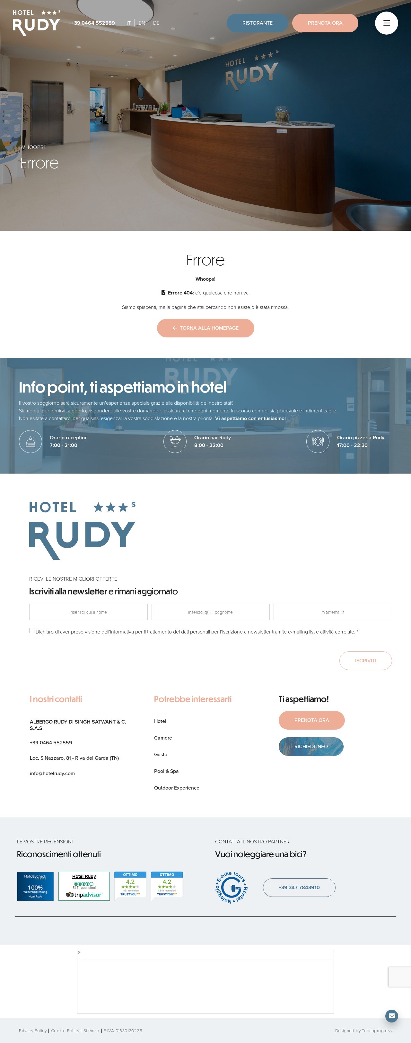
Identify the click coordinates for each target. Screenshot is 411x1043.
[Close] (79, 952)
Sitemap (91, 1031)
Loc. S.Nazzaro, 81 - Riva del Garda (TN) (74, 758)
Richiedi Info (311, 746)
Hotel (160, 721)
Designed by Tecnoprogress (363, 1031)
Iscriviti (365, 660)
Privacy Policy (33, 1031)
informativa (122, 631)
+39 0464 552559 (93, 23)
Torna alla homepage (209, 328)
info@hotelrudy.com (52, 773)
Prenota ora (325, 23)
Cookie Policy (65, 1031)
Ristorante (257, 23)
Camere (163, 737)
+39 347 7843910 (299, 887)
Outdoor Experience (176, 787)
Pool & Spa (166, 771)
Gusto (160, 754)
